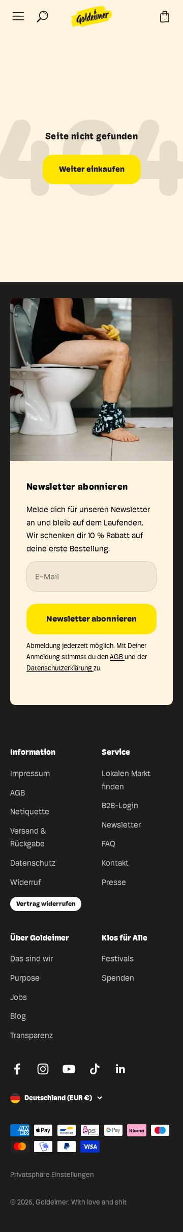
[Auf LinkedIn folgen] (121, 1069)
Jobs (18, 997)
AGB (117, 657)
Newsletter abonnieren (91, 619)
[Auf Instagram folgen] (43, 1069)
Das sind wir (31, 958)
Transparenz (31, 1035)
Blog (18, 1016)
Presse (114, 882)
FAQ (108, 843)
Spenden (118, 978)
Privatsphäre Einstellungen (52, 1174)
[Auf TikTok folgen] (95, 1069)
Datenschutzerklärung (60, 668)
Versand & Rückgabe (28, 837)
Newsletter (121, 825)
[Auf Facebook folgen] (17, 1069)
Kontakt (115, 863)
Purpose (25, 978)
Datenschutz (32, 863)
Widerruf (25, 882)
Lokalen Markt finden (126, 780)
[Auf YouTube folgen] (69, 1069)
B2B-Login (120, 805)
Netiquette (29, 811)
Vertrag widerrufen (45, 903)
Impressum (30, 773)
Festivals (118, 958)
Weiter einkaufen (92, 169)
